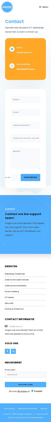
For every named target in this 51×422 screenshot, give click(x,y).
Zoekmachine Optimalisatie (17, 280)
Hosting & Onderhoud (14, 309)
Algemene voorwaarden (27, 408)
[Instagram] (13, 351)
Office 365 (9, 303)
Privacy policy (9, 408)
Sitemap (43, 408)
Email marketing (12, 291)
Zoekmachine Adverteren (15, 285)
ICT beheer (9, 297)
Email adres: (10, 370)
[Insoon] (7, 7)
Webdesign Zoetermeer (15, 274)
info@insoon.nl (15, 326)
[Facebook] (7, 351)
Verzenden (30, 177)
